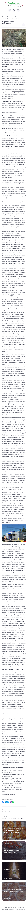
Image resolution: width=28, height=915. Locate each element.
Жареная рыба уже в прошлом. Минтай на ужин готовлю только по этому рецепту (13, 830)
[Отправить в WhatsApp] (13, 802)
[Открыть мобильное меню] (18, 10)
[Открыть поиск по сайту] (14, 10)
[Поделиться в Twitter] (8, 802)
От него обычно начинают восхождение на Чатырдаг (13, 621)
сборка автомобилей (18, 91)
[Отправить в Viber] (11, 802)
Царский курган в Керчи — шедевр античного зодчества (13, 870)
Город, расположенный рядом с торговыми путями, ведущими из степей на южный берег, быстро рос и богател (14, 261)
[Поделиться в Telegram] (6, 802)
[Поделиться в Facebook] (3, 802)
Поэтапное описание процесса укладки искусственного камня (13, 890)
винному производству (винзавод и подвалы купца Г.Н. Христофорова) (13, 452)
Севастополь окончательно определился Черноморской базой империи (13, 362)
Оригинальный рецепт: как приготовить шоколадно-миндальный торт (12, 850)
